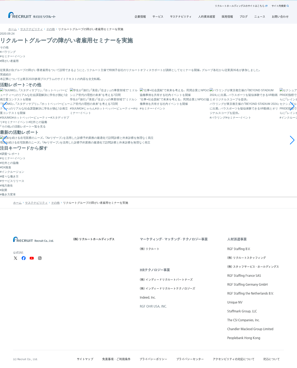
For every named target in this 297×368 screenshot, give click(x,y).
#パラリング (8, 51)
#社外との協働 (9, 162)
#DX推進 (5, 167)
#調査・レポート (10, 153)
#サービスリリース (12, 180)
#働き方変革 (8, 194)
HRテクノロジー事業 (155, 269)
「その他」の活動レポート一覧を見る (23, 126)
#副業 (3, 190)
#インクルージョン (12, 171)
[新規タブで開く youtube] (31, 258)
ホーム (12, 29)
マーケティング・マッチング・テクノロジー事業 (174, 239)
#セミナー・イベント (13, 56)
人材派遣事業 (237, 239)
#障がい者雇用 (9, 61)
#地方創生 (6, 185)
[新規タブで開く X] (15, 258)
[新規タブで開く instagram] (39, 258)
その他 (50, 29)
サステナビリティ (31, 29)
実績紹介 (5, 74)
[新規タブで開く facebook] (23, 258)
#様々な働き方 (9, 176)
